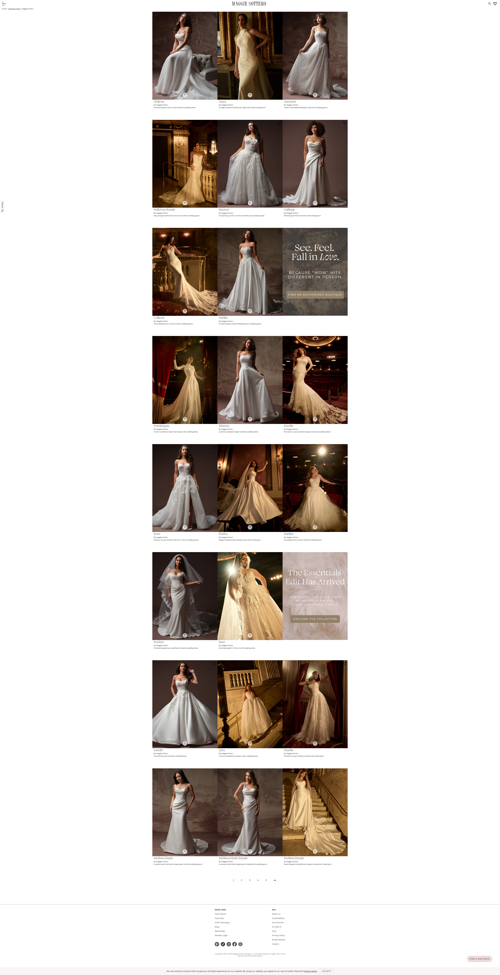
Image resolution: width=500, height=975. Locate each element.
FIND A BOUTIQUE (480, 959)
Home (4, 9)
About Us (276, 914)
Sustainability (278, 918)
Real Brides (220, 931)
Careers (275, 944)
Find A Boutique (222, 922)
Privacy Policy (278, 935)
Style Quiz (219, 918)
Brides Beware (278, 940)
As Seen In (276, 927)
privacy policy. (310, 971)
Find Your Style (14, 9)
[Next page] (275, 881)
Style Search (220, 914)
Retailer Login (221, 935)
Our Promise (278, 922)
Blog (217, 927)
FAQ (274, 931)
